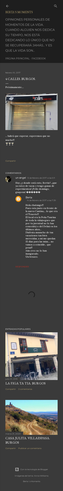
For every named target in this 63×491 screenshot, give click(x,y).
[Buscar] (56, 5)
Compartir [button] (10, 161)
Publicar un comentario (29, 448)
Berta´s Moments (19, 12)
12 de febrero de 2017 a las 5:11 (41, 178)
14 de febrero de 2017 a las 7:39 (41, 200)
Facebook (39, 58)
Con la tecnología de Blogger (34, 469)
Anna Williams (41, 475)
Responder (22, 266)
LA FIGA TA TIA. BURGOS (25, 383)
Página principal (17, 58)
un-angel (20, 177)
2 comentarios (25, 389)
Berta (29, 197)
